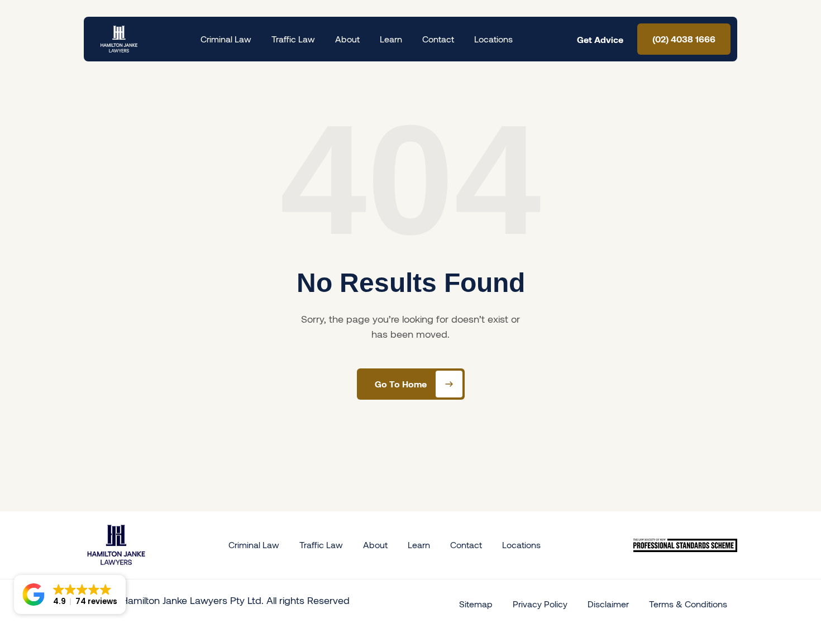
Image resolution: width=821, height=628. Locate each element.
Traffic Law (293, 38)
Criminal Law (226, 38)
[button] (70, 594)
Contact (438, 38)
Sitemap (476, 603)
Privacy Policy (540, 603)
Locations (493, 38)
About (347, 38)
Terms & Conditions (688, 603)
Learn (391, 38)
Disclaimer (608, 603)
